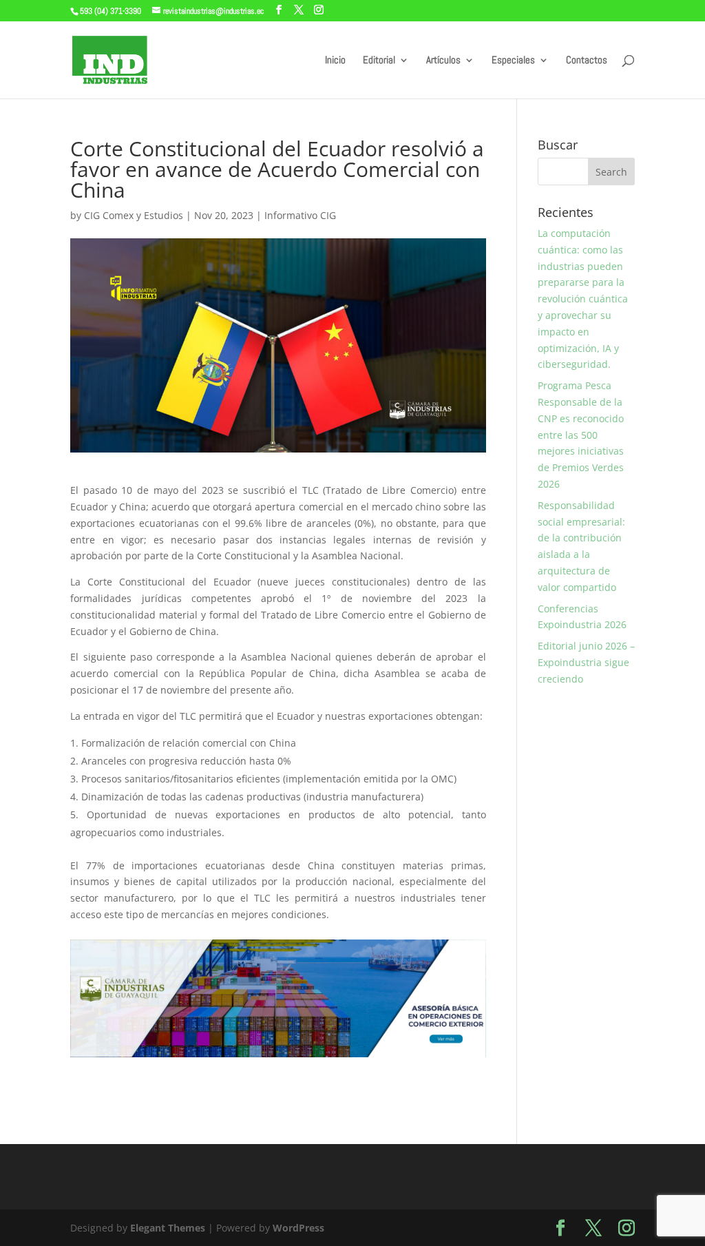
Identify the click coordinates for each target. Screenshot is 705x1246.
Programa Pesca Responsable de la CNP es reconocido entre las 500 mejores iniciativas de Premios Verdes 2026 (581, 434)
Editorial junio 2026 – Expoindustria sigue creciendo (586, 662)
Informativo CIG (300, 215)
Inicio (335, 60)
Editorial (379, 60)
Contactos (586, 60)
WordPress (298, 1227)
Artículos (443, 60)
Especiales (513, 60)
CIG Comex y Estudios (133, 215)
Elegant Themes (167, 1227)
